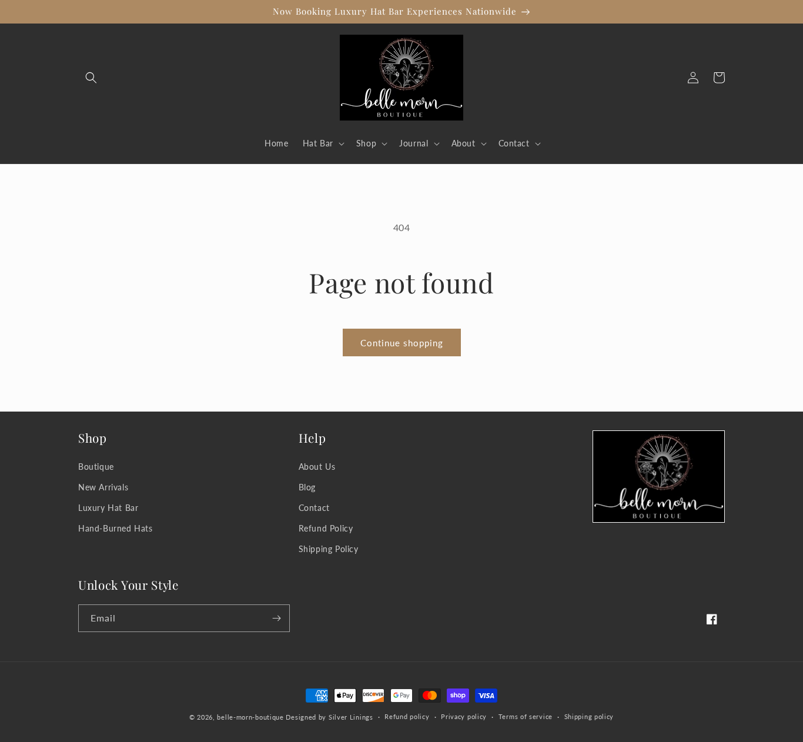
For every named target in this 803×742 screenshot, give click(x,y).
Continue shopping (401, 342)
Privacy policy (464, 716)
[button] (91, 78)
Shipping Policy (329, 549)
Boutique (96, 467)
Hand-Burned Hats (115, 528)
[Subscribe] (276, 618)
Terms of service (525, 716)
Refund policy (406, 716)
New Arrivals (103, 487)
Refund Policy (326, 528)
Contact (314, 508)
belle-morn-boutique (250, 717)
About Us (317, 467)
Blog (307, 487)
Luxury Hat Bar (108, 508)
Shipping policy (589, 716)
